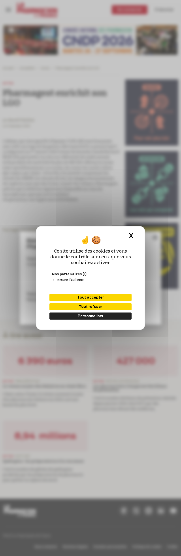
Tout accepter (90, 297)
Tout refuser (90, 307)
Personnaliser (91, 316)
